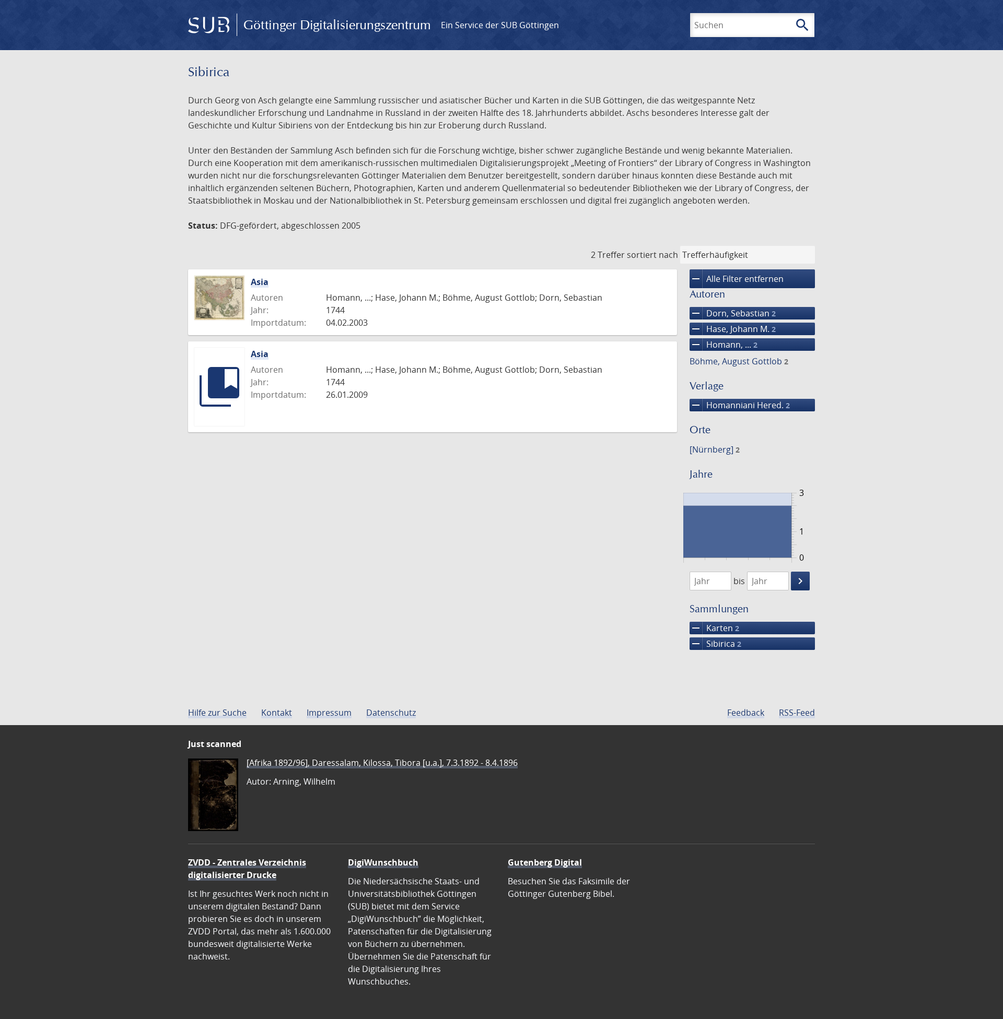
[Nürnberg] (715, 449)
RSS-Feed (797, 712)
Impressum (329, 712)
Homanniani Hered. (740, 405)
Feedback (745, 712)
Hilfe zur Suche (217, 712)
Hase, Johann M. (733, 329)
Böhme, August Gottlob (739, 361)
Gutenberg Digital (545, 862)
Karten (714, 628)
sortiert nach (652, 254)
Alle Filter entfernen (737, 278)
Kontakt (276, 712)
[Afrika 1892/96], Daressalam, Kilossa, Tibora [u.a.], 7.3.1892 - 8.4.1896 (382, 762)
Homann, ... (723, 344)
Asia (260, 282)
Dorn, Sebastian (733, 313)
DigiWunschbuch (383, 862)
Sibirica (715, 643)
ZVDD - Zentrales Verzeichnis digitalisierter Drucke (247, 869)
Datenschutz (391, 712)
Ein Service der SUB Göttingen (500, 25)
